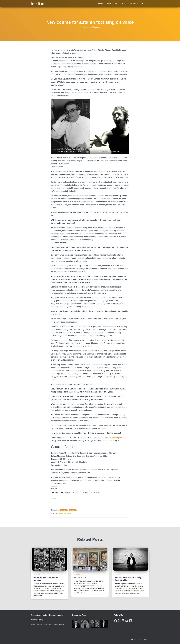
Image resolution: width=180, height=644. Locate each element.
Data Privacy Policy (139, 639)
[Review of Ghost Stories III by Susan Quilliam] (130, 559)
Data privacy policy (37, 619)
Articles (63, 510)
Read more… (38, 595)
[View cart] (142, 3)
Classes (72, 510)
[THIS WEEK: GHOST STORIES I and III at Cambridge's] (76, 624)
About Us (132, 3)
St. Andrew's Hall (60, 513)
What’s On (119, 3)
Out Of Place (80, 577)
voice (69, 513)
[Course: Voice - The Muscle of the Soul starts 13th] (104, 624)
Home (100, 3)
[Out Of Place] (90, 559)
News (109, 3)
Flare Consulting (59, 624)
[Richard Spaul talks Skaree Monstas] (49, 559)
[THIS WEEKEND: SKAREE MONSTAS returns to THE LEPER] (95, 624)
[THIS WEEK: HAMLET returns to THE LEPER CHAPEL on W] (85, 624)
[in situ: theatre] (37, 3)
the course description (113, 438)
